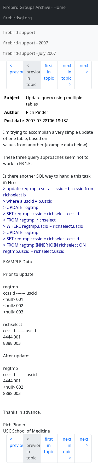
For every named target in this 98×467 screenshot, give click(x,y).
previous (16, 72)
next (84, 65)
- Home (34, 7)
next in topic (66, 72)
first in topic (49, 72)
